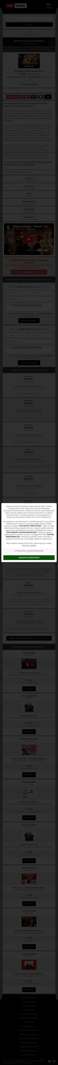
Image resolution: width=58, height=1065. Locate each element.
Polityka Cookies (29, 545)
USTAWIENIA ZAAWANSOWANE (29, 551)
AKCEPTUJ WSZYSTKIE (29, 558)
